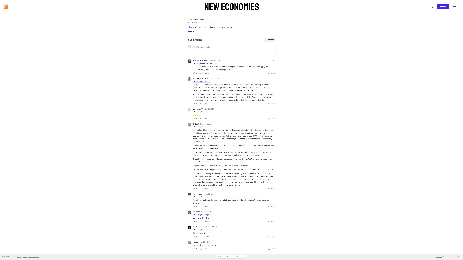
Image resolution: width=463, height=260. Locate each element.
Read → (191, 31)
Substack (439, 257)
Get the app (241, 257)
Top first (271, 40)
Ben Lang (197, 109)
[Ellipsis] (274, 60)
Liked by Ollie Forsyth (202, 81)
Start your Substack (227, 257)
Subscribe (443, 7)
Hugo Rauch (198, 194)
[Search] (428, 6)
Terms (25, 257)
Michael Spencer (200, 78)
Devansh (196, 212)
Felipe (195, 242)
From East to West (196, 19)
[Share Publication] (433, 6)
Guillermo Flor (199, 227)
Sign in (455, 7)
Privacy (19, 257)
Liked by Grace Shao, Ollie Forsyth (206, 63)
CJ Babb (196, 124)
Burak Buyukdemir (201, 60)
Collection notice (33, 257)
